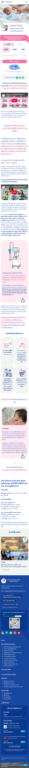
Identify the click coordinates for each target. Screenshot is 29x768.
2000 (6, 49)
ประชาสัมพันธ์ (7, 697)
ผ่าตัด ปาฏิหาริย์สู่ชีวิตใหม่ (10, 649)
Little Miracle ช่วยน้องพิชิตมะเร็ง (12, 647)
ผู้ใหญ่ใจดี (3, 562)
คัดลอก (23, 731)
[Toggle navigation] (26, 2)
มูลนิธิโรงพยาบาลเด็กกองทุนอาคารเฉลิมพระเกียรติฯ (11, 684)
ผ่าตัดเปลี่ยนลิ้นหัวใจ (9, 666)
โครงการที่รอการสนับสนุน (8, 644)
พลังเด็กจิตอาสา (8, 693)
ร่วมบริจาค (16, 61)
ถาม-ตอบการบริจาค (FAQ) (8, 675)
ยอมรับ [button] (25, 765)
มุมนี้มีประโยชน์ (5, 703)
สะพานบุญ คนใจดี (6, 670)
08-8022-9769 (16, 597)
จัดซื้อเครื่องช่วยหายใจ (9, 654)
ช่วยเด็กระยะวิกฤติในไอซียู (10, 660)
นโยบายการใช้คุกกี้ (11, 765)
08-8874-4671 (7, 597)
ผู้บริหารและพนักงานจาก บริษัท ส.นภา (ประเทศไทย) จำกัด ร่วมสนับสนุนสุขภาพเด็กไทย (14, 566)
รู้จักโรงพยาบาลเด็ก (9, 681)
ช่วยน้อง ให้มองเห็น (8, 651)
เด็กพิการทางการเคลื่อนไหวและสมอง (13, 653)
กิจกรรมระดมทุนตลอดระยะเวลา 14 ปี (13, 687)
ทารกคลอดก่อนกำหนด (9, 658)
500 (23, 49)
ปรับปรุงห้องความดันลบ (10, 656)
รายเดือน (20, 44)
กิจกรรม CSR (4, 691)
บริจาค (3, 640)
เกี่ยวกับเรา (4, 678)
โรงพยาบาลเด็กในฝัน (9, 662)
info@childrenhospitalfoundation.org (15, 591)
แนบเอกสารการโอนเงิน (15, 746)
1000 (15, 49)
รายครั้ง (8, 44)
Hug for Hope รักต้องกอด (10, 664)
